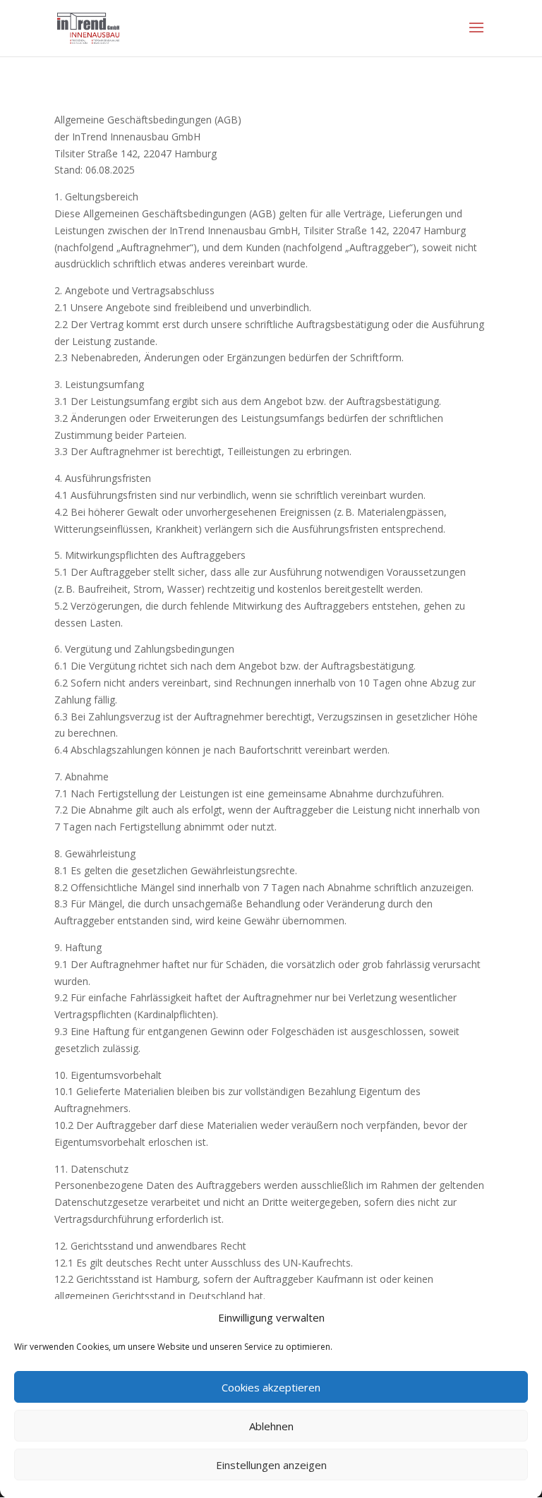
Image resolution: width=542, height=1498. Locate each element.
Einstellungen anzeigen (271, 1465)
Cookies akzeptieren (271, 1387)
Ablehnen (271, 1426)
